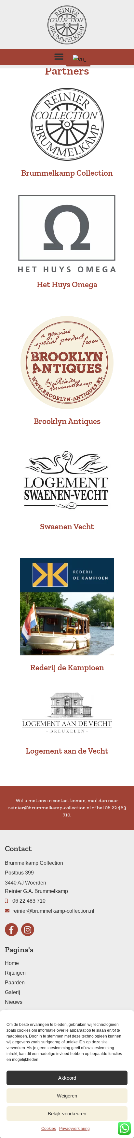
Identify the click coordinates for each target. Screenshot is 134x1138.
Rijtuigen (15, 973)
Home (12, 963)
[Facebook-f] (11, 929)
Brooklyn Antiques (67, 421)
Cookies (48, 1128)
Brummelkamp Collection (67, 173)
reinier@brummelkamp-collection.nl (49, 807)
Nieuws (13, 1002)
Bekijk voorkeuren (67, 1113)
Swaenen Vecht (67, 526)
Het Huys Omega (67, 284)
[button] (59, 56)
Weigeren (67, 1095)
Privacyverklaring (74, 1128)
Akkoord (67, 1078)
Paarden (15, 982)
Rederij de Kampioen (67, 667)
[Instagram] (27, 929)
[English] (78, 59)
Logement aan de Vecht (67, 751)
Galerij (12, 992)
